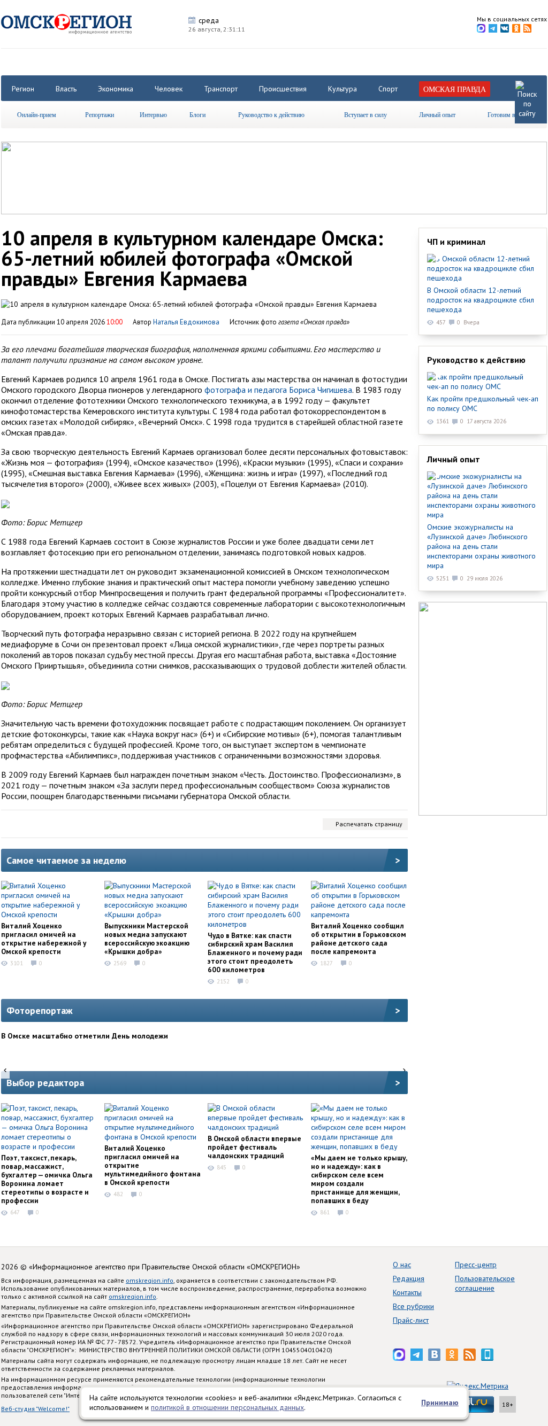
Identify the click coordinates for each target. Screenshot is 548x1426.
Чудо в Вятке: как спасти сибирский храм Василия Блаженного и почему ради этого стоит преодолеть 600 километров (255, 952)
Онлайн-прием (36, 114)
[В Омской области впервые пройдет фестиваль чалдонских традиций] (256, 1117)
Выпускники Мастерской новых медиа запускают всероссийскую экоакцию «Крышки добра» (146, 938)
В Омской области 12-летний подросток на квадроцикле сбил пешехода (480, 299)
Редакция (408, 1278)
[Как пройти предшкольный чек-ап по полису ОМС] (482, 381)
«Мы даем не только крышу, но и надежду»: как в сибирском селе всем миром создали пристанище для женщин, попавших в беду (359, 1179)
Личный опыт (437, 114)
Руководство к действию (271, 114)
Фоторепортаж (39, 1010)
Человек (168, 89)
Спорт (388, 89)
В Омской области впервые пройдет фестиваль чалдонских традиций (254, 1147)
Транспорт (221, 89)
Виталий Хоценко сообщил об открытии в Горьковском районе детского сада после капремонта (358, 938)
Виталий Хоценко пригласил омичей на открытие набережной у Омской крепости (43, 938)
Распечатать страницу (369, 824)
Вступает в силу (365, 114)
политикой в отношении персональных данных (227, 1407)
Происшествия (283, 89)
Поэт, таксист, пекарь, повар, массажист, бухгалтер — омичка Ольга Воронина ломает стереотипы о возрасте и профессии (47, 1179)
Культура (342, 89)
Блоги (197, 114)
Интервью (153, 114)
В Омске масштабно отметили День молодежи (84, 1036)
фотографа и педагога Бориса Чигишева (278, 389)
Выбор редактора (45, 1082)
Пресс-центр (476, 1264)
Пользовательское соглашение (485, 1283)
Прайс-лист (411, 1320)
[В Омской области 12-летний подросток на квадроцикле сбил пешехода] (482, 268)
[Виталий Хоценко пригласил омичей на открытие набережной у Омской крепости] (49, 900)
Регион (23, 89)
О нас (402, 1264)
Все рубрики (413, 1306)
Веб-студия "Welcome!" (35, 1409)
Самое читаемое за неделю (66, 860)
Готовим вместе (509, 114)
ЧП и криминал (456, 241)
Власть (66, 89)
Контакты (407, 1292)
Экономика (115, 89)
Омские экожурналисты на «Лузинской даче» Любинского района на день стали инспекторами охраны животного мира (481, 546)
